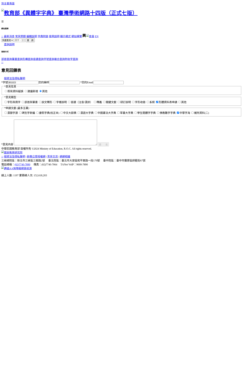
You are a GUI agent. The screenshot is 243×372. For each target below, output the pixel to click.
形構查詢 (27, 59)
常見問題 (20, 36)
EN (97, 36)
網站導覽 (76, 36)
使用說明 (54, 36)
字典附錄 (43, 36)
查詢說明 (9, 44)
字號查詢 (49, 59)
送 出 (103, 144)
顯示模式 (65, 36)
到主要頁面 (8, 3)
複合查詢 (59, 59)
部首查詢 (6, 59)
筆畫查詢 (17, 59)
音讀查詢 (38, 59)
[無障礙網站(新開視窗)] (16, 168)
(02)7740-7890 (22, 164)
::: (2, 36)
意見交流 (52, 156)
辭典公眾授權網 (36, 156)
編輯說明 (31, 36)
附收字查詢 (71, 59)
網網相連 (65, 156)
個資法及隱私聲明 (14, 78)
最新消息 (9, 36)
